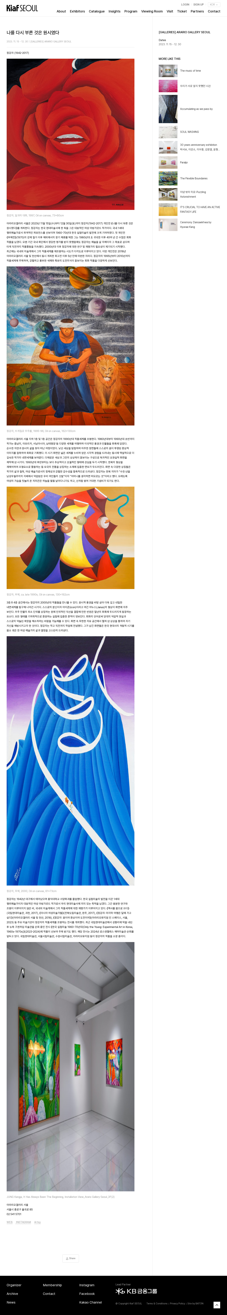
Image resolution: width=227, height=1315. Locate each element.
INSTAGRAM (23, 1222)
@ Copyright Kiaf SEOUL (128, 1303)
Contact (214, 11)
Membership (52, 1285)
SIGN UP (198, 4)
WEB (10, 1222)
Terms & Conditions (157, 1303)
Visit (170, 11)
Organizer (14, 1285)
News (11, 1302)
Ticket (182, 11)
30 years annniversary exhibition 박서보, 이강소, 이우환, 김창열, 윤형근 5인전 (200, 147)
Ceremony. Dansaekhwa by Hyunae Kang (195, 225)
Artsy (37, 1222)
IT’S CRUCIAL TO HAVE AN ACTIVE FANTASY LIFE (200, 209)
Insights (114, 11)
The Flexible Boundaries (194, 178)
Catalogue (97, 11)
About (61, 11)
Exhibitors (77, 11)
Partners (197, 11)
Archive (12, 1294)
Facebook (87, 1294)
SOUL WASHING (189, 131)
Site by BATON (195, 1303)
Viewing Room (152, 11)
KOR (213, 4)
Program (130, 11)
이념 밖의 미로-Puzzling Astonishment (193, 194)
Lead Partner (123, 1284)
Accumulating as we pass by (196, 109)
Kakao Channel (90, 1302)
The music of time (190, 70)
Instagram (86, 1285)
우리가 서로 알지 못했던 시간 (195, 86)
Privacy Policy (177, 1303)
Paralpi (184, 162)
